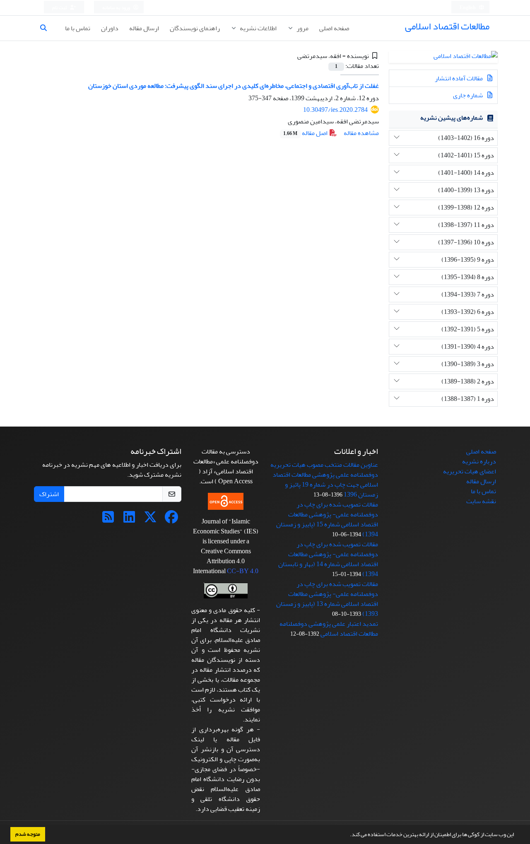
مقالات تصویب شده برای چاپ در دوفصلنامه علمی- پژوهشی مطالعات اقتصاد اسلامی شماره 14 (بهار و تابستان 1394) (328, 559)
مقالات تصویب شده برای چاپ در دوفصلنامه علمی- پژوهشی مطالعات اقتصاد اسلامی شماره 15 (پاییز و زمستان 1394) (327, 519)
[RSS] (108, 520)
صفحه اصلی (334, 28)
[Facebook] (171, 520)
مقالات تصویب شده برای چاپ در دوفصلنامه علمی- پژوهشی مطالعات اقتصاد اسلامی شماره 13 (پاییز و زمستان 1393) (327, 599)
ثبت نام (60, 7)
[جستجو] (47, 28)
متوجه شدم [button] (27, 834)
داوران (109, 28)
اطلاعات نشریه (257, 28)
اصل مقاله (306, 133)
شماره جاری (468, 95)
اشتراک (49, 494)
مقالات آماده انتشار (459, 78)
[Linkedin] (129, 520)
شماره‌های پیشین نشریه (451, 117)
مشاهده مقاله (361, 133)
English (468, 7)
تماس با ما (77, 28)
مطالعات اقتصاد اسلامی (447, 26)
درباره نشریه (479, 461)
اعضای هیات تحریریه (469, 471)
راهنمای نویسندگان (195, 28)
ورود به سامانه (116, 7)
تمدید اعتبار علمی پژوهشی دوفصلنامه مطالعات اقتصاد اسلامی (328, 628)
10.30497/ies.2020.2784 (335, 110)
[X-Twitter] (150, 520)
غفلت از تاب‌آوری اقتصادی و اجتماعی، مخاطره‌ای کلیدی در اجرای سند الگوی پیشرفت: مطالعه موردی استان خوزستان (233, 86)
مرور (301, 28)
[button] (348, 835)
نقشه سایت (481, 501)
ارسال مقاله (144, 28)
